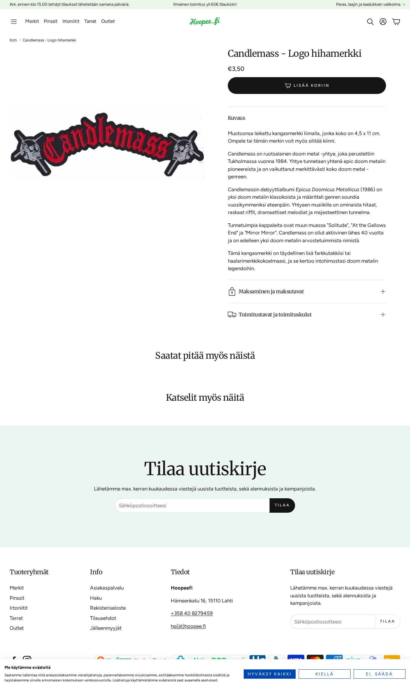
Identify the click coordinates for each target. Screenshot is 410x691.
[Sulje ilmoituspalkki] (403, 4)
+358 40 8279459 (192, 613)
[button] (14, 21)
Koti (13, 40)
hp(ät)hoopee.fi (188, 626)
